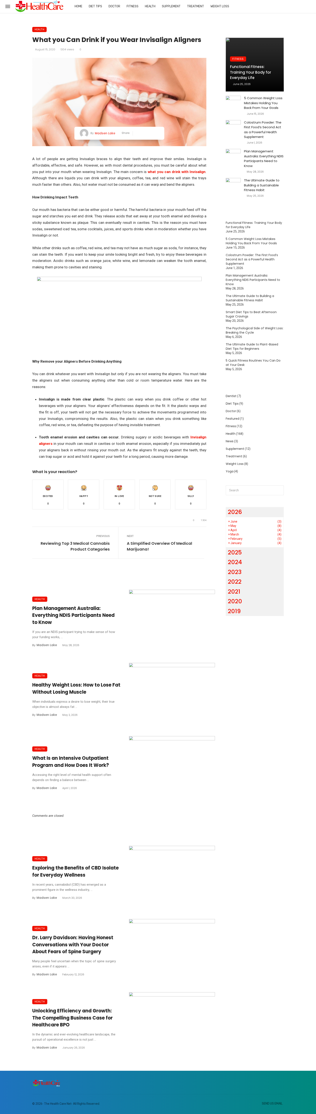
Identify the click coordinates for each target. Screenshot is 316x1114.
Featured (232, 418)
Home (78, 6)
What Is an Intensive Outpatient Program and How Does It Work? (70, 762)
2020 (235, 601)
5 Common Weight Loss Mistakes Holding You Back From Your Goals (263, 103)
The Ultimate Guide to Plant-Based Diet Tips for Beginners (252, 346)
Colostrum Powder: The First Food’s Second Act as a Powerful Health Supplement (262, 129)
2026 (235, 512)
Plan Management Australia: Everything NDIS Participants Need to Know (73, 615)
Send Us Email (272, 1103)
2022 (234, 581)
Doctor (114, 6)
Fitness (132, 6)
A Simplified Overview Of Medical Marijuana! (159, 546)
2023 (235, 572)
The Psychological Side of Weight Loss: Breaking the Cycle (254, 330)
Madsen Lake (105, 133)
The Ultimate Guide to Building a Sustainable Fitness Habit (261, 185)
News (229, 441)
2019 (234, 611)
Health (150, 6)
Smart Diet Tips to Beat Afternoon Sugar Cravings (251, 314)
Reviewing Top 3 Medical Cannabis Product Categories (75, 546)
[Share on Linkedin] (157, 133)
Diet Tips (95, 6)
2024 (235, 562)
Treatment (195, 6)
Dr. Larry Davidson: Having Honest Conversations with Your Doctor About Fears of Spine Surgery (72, 944)
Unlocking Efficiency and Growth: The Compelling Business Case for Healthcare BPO (72, 1017)
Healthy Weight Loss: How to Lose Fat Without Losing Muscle (76, 688)
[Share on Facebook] (137, 133)
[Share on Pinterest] (150, 133)
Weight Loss (219, 6)
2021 (234, 591)
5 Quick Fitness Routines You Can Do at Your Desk (253, 362)
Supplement (171, 6)
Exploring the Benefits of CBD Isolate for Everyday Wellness (75, 871)
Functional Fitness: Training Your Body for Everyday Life (250, 72)
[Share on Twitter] (144, 133)
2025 (235, 552)
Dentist (231, 396)
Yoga (229, 471)
